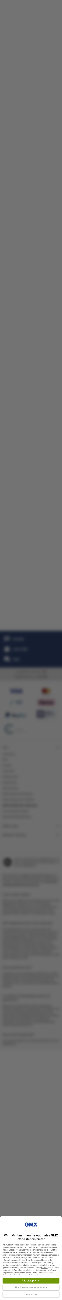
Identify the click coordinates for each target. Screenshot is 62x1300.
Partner (44, 1268)
